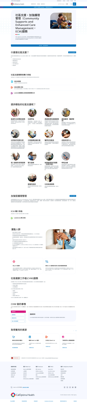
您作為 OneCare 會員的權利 (41, 376)
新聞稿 (62, 380)
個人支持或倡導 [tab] (15, 321)
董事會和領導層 (63, 371)
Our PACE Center (51, 371)
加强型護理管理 (45, 45)
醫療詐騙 (62, 376)
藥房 (36, 374)
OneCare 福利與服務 (39, 373)
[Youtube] (73, 387)
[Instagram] (70, 387)
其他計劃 (25, 374)
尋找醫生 (38, 3)
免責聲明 (37, 378)
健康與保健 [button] (43, 3)
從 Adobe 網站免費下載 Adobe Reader (51, 358)
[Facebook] (64, 387)
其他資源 (12, 376)
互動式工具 (13, 374)
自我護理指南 (13, 373)
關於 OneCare (38, 369)
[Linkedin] (75, 387)
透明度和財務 (63, 373)
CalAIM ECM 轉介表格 (20, 218)
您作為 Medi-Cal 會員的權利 (28, 378)
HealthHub (42, 7)
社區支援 (25, 373)
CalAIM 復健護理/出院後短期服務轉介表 (24, 93)
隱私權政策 (36, 401)
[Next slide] (75, 330)
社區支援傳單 (17, 81)
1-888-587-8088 (25, 387)
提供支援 (40, 45)
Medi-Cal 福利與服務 (27, 369)
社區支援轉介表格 (18, 87)
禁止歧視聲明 (12, 401)
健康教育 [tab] (13, 311)
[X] (67, 387)
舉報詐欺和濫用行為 (63, 401)
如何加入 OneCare (39, 371)
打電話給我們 (18, 0)
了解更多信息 (31, 347)
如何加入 (25, 376)
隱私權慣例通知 (24, 401)
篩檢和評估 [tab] (14, 318)
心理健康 (25, 371)
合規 (61, 374)
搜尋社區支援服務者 (72, 52)
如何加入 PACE (51, 373)
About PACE (50, 369)
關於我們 (62, 369)
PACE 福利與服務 (51, 374)
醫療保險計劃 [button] (33, 3)
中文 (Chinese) (61, 3)
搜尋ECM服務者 (72, 195)
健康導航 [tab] (13, 314)
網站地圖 (75, 401)
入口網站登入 (74, 4)
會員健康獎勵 (13, 369)
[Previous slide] (73, 330)
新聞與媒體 (63, 378)
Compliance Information (49, 401)
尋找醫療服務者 (15, 347)
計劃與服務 (13, 371)
